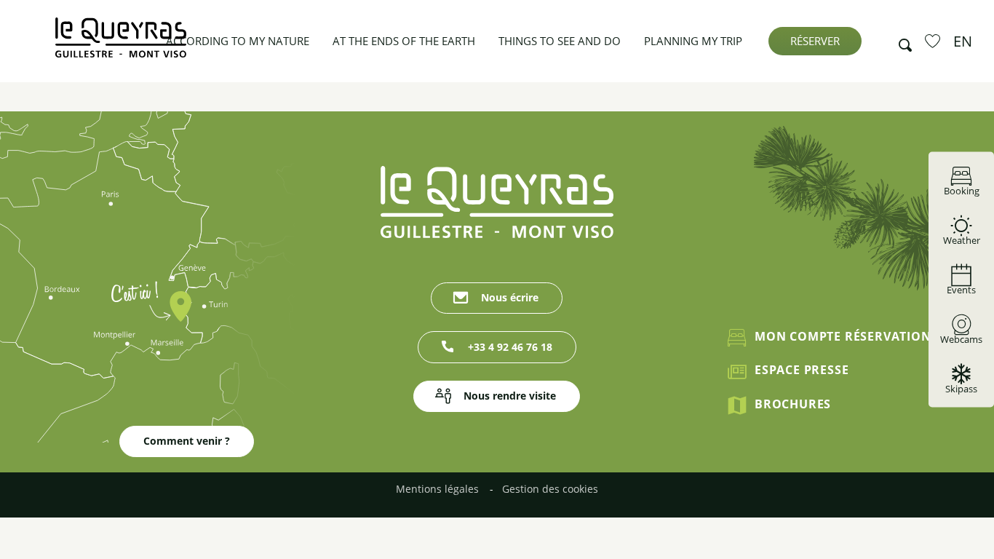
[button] (901, 41)
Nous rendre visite (510, 396)
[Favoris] (934, 41)
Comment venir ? (186, 441)
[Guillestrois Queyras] (120, 44)
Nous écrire (509, 297)
